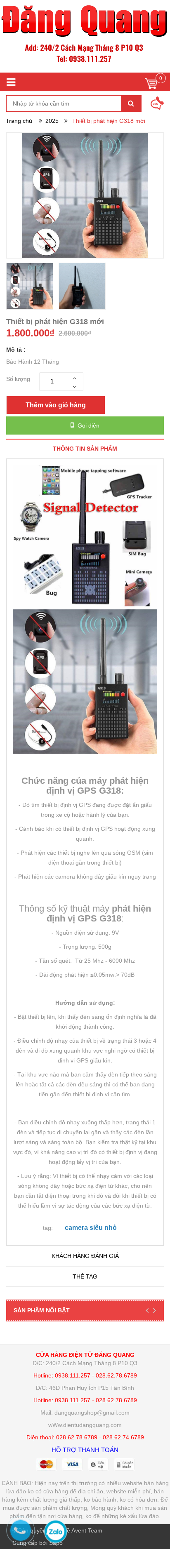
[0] (151, 85)
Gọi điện (87, 425)
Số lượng (18, 379)
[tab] (85, 448)
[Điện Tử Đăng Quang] (85, 36)
